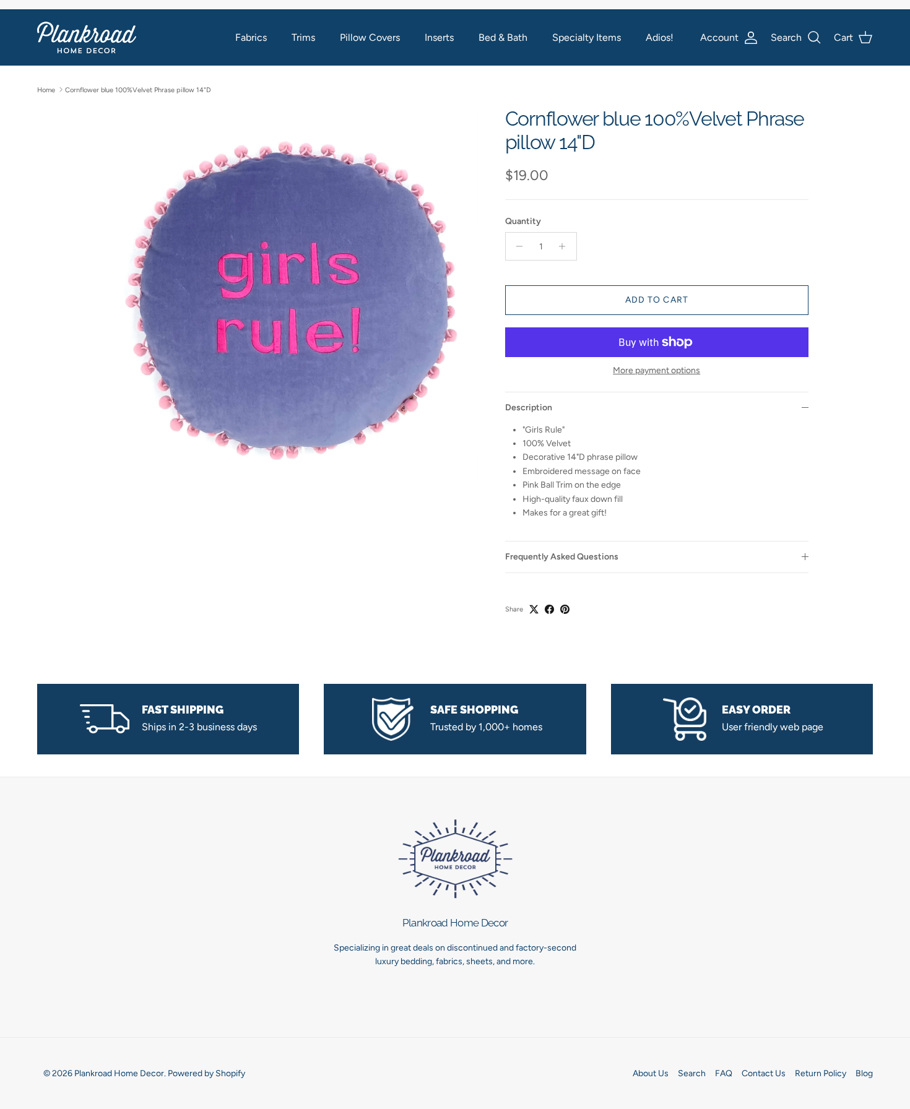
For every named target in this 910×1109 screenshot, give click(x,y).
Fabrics (251, 37)
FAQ (723, 1073)
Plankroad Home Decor (119, 1073)
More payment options (656, 371)
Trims (303, 37)
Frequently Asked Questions (561, 556)
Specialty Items (586, 37)
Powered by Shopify (206, 1073)
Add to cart (656, 300)
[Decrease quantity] (516, 246)
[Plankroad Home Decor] (86, 37)
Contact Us (764, 1073)
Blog (864, 1073)
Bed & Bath (503, 37)
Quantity (523, 221)
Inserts (439, 37)
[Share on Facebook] (549, 609)
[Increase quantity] (565, 246)
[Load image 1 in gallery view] (290, 295)
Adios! (660, 37)
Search (692, 1073)
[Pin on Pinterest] (565, 609)
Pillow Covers (370, 37)
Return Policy (820, 1073)
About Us (651, 1073)
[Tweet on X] (534, 609)
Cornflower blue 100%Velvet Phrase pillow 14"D (138, 89)
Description (528, 407)
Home (46, 89)
